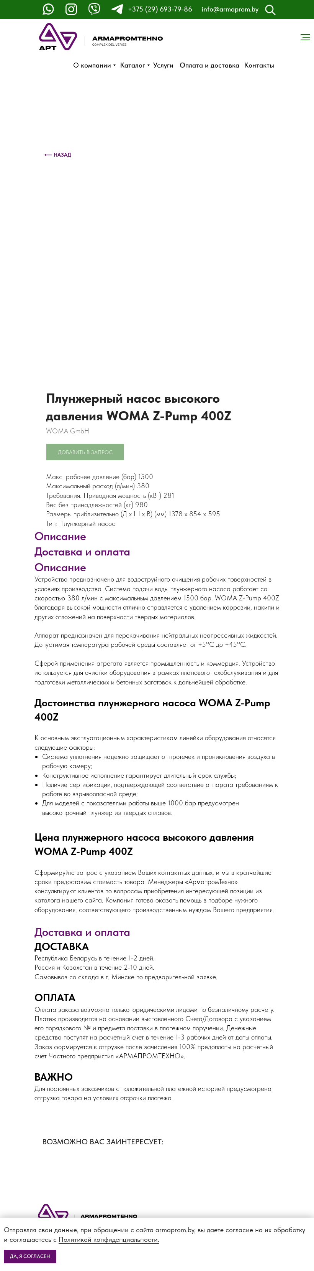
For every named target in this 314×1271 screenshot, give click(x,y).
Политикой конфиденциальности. (109, 1239)
